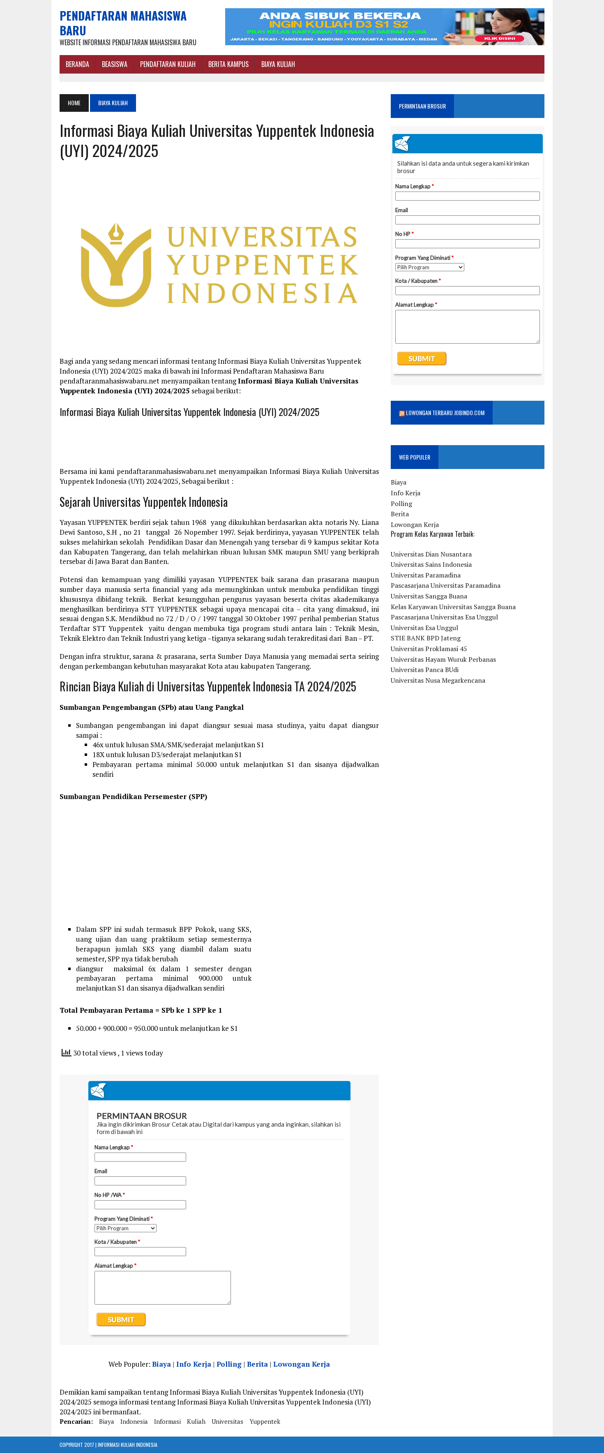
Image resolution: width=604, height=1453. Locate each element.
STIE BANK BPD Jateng (426, 637)
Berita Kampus (228, 64)
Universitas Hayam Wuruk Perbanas (443, 659)
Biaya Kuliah (278, 64)
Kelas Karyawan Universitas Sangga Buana (453, 606)
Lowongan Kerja (301, 1364)
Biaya (161, 1364)
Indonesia (134, 1421)
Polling (229, 1364)
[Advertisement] (219, 866)
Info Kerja (193, 1364)
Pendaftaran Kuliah (168, 64)
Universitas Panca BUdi (425, 669)
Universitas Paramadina (426, 575)
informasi (167, 1421)
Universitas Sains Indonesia (431, 564)
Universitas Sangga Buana (429, 596)
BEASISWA (114, 64)
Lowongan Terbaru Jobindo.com (445, 412)
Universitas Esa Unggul (424, 627)
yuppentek (264, 1421)
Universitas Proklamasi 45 (429, 648)
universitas (227, 1421)
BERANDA (77, 64)
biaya (106, 1421)
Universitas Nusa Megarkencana (438, 680)
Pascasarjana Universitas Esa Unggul (444, 616)
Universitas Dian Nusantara (431, 554)
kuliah (196, 1421)
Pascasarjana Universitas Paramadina (445, 585)
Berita (257, 1364)
